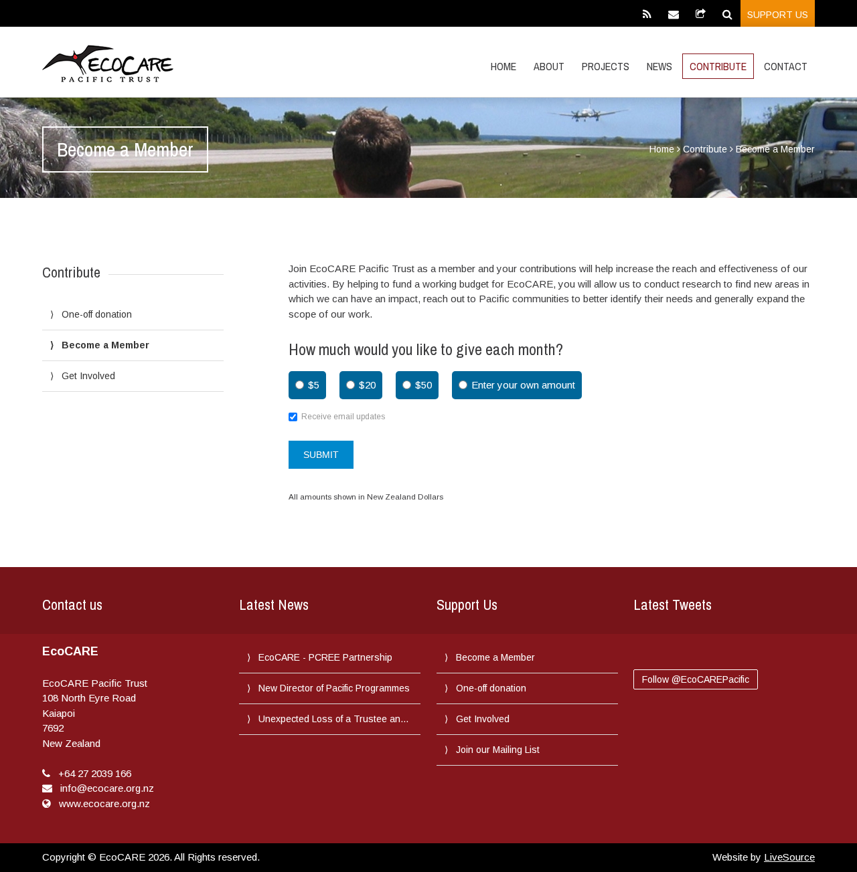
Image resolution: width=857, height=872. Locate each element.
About (549, 66)
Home (503, 66)
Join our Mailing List (498, 749)
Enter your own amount (523, 385)
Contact (785, 66)
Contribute (718, 66)
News (659, 66)
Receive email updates (343, 417)
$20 (367, 385)
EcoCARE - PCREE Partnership (325, 657)
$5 (313, 385)
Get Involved (88, 375)
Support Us (777, 14)
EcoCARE (107, 63)
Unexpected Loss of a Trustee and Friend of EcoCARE (335, 719)
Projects (605, 66)
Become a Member (105, 345)
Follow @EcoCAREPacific (695, 679)
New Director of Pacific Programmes (334, 688)
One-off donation (97, 314)
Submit (321, 454)
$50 (423, 385)
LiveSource (789, 857)
